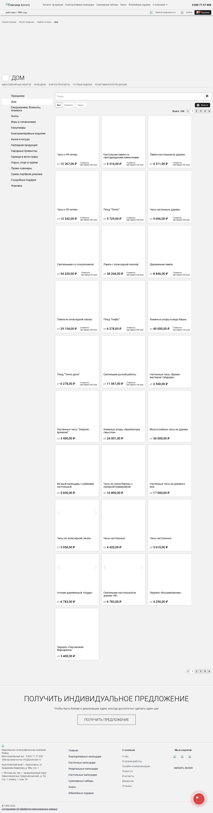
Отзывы (127, 785)
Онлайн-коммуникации (136, 766)
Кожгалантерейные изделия (28, 133)
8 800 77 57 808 (34, 756)
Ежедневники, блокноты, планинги (26, 109)
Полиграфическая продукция (111, 84)
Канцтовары (18, 127)
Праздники (17, 95)
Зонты (15, 116)
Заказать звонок (183, 768)
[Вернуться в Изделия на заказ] (5, 78)
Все (59, 105)
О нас (125, 756)
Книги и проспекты (59, 84)
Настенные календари (82, 762)
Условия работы (132, 761)
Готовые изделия (82, 84)
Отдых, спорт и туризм (24, 162)
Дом (13, 101)
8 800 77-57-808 (201, 4)
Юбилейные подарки (139, 4)
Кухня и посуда (20, 139)
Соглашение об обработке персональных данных (29, 809)
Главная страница (9, 22)
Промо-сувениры (21, 168)
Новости (127, 771)
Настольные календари (83, 774)
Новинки (68, 105)
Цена (80, 105)
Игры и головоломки (23, 121)
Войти (189, 12)
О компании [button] (159, 4)
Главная (73, 750)
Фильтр (204, 105)
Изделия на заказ (44, 22)
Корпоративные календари (79, 4)
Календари (40, 84)
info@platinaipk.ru (32, 759)
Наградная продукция (24, 145)
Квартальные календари (83, 768)
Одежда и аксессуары (24, 156)
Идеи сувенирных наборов (16, 84)
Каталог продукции (53, 4)
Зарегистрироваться (165, 12)
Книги (123, 4)
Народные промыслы (24, 150)
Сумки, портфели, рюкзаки (26, 174)
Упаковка (16, 185)
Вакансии (128, 781)
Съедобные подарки (23, 179)
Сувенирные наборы (107, 4)
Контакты (128, 776)
